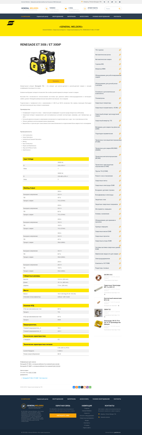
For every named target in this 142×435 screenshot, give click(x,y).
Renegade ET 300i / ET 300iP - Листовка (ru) (35, 378)
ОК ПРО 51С (108, 275)
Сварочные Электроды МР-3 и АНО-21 (112, 286)
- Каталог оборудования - (86, 415)
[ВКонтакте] (74, 387)
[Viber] (87, 387)
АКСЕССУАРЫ (84, 16)
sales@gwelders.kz (74, 11)
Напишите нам (63, 415)
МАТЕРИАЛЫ (71, 16)
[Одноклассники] (76, 387)
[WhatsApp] (90, 387)
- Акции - (86, 420)
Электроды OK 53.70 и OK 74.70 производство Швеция (112, 322)
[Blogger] (85, 387)
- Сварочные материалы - (86, 418)
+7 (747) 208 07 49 (53, 9)
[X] (82, 387)
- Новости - (87, 413)
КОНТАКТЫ (117, 16)
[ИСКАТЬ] (119, 8)
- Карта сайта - (87, 427)
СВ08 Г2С (107, 309)
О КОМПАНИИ (25, 16)
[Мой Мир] (79, 387)
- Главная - (87, 408)
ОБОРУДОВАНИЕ (57, 16)
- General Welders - (87, 411)
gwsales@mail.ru (74, 9)
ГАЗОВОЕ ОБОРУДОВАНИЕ (101, 16)
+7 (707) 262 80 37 (53, 11)
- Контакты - (86, 423)
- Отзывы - (87, 425)
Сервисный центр (42, 16)
